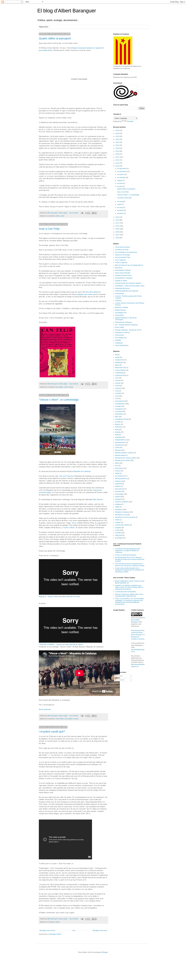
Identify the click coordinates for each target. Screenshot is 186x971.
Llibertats (118, 300)
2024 (117, 136)
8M (116, 355)
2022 (117, 142)
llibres (62, 718)
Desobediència (120, 404)
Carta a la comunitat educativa (125, 555)
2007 (117, 235)
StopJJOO (118, 535)
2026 (117, 130)
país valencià (119, 489)
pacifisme (118, 484)
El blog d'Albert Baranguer (66, 10)
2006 (117, 238)
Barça (117, 365)
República (118, 509)
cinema (57, 718)
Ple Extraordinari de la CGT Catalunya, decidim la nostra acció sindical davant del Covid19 (129, 559)
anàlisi (117, 357)
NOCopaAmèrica (121, 478)
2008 (117, 232)
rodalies (118, 522)
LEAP (117, 447)
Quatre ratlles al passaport (55, 38)
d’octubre (120, 174)
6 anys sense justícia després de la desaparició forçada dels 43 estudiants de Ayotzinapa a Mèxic (129, 570)
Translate (130, 121)
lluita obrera (119, 468)
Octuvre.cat (119, 481)
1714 (96, 525)
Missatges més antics (100, 930)
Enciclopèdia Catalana (123, 270)
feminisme (118, 427)
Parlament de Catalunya (123, 322)
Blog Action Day (120, 367)
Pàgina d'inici (43, 27)
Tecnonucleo (119, 335)
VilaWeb (118, 340)
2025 (117, 133)
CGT (116, 378)
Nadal (117, 473)
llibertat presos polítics (122, 460)
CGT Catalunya (120, 260)
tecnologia (118, 538)
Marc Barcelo (98, 499)
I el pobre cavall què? (52, 731)
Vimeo (77, 596)
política (57, 216)
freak (117, 435)
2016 (117, 160)
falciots (117, 424)
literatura (118, 450)
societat (70, 387)
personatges (59, 387)
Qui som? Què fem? (67, 476)
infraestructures (120, 442)
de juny (120, 186)
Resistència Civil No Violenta (125, 517)
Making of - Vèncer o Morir (48, 596)
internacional (119, 445)
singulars (118, 528)
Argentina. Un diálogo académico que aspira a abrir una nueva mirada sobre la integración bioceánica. (129, 587)
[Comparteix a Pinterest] (95, 213)
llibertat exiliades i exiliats (124, 453)
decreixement (120, 401)
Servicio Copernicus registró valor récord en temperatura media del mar (129, 595)
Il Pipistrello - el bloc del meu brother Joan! (129, 286)
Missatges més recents (47, 930)
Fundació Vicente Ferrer (123, 275)
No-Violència (119, 476)
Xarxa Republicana (121, 345)
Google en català (121, 281)
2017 (117, 157)
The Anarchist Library (122, 247)
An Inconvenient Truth (122, 257)
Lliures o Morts (69, 528)
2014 (117, 166)
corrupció (118, 388)
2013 (117, 217)
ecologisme (119, 409)
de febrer (120, 210)
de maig (120, 201)
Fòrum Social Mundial (122, 273)
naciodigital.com (120, 313)
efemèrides (119, 414)
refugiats (118, 504)
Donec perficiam (45, 709)
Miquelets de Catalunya (82, 471)
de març (120, 207)
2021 (117, 145)
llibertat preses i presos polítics (125, 458)
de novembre (122, 171)
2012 (117, 220)
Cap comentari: (74, 213)
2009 (117, 229)
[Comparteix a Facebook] (93, 213)
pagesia (118, 486)
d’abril (119, 204)
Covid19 (118, 393)
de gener (120, 213)
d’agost (120, 180)
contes (117, 386)
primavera (118, 499)
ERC (116, 417)
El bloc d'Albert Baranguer (138, 620)
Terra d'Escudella (91, 292)
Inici (74, 930)
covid (117, 391)
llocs (116, 466)
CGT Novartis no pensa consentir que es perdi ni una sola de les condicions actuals (129, 564)
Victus (74, 523)
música (117, 471)
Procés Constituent (121, 502)
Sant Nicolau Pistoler (122, 525)
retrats (117, 520)
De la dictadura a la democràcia (126, 252)
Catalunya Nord (120, 375)
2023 (117, 139)
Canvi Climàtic (120, 370)
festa (116, 429)
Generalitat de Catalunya (123, 278)
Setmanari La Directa (122, 332)
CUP (116, 398)
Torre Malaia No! (121, 338)
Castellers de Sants (122, 250)
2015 (117, 163)
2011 (117, 223)
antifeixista (118, 362)
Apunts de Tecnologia (122, 255)
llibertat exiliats (120, 455)
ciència (117, 380)
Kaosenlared (119, 293)
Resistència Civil (121, 515)
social (62, 216)
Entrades (119, 676)
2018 (117, 154)
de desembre (122, 168)
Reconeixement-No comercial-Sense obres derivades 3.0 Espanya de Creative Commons (138, 635)
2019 (117, 151)
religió (117, 507)
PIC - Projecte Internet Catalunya (126, 325)
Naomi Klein (119, 315)
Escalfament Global (122, 419)
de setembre (121, 177)
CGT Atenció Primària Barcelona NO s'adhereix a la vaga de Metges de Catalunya (127, 550)
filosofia (117, 432)
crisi (116, 396)
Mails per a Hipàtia (121, 307)
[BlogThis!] (88, 213)
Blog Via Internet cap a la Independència (129, 265)
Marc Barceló (67, 596)
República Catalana (122, 512)
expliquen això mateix (85, 294)
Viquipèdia (119, 343)
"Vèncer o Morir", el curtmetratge (59, 399)
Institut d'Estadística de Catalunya (126, 291)
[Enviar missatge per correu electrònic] (82, 213)
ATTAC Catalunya (121, 262)
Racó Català (119, 327)
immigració (119, 437)
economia (118, 411)
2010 (117, 226)
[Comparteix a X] (91, 213)
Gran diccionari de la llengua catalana (128, 283)
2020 (117, 148)
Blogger (105, 952)
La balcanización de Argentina (125, 592)
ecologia (118, 406)
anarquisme (119, 360)
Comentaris (120, 680)
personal (118, 491)
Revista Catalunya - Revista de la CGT (128, 330)
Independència (120, 440)
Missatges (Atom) (55, 934)
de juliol (120, 183)
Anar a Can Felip (49, 228)
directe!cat (118, 268)
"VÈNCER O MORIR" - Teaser (50, 644)
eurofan (117, 422)
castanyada (119, 373)
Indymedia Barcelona (122, 288)
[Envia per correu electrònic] (86, 213)
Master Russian (120, 310)
